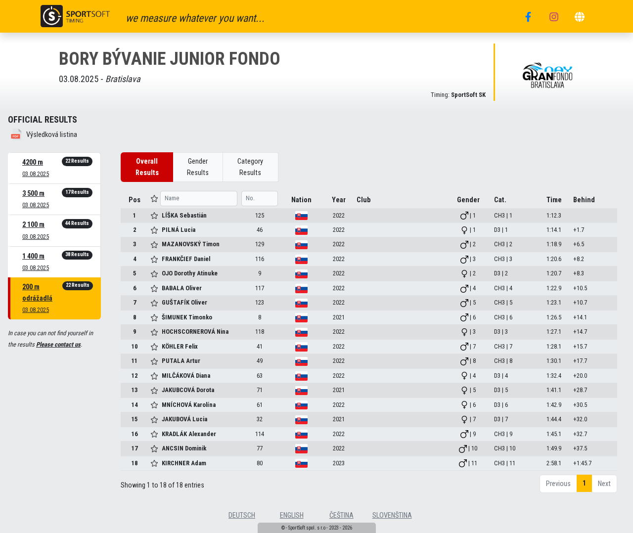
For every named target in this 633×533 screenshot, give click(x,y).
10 (134, 346)
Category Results (250, 167)
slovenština (392, 515)
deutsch (241, 515)
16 (134, 434)
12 (134, 375)
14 (134, 404)
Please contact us (58, 344)
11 (134, 360)
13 (134, 390)
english (292, 515)
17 (134, 448)
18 (134, 463)
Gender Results (198, 167)
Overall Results (147, 167)
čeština (341, 515)
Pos (134, 200)
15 (134, 419)
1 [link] (584, 483)
